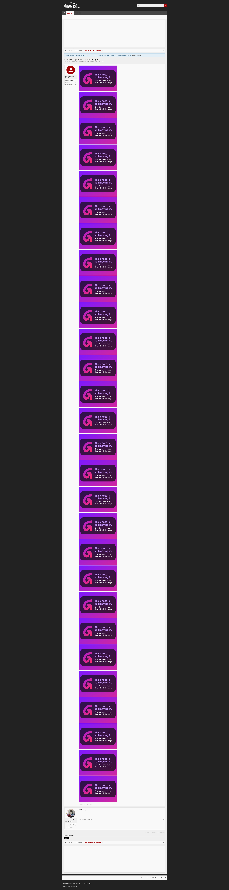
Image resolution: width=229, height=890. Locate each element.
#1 (164, 804)
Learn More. (136, 55)
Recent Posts (77, 17)
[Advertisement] (114, 33)
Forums (69, 13)
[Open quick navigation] (163, 50)
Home (64, 13)
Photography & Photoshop (77, 61)
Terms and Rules (159, 878)
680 (75, 826)
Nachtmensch (93, 61)
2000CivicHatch (69, 820)
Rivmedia (74, 886)
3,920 (75, 82)
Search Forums (68, 17)
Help (153, 878)
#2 (164, 819)
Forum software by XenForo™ (77, 883)
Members (78, 13)
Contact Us (148, 878)
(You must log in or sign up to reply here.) (154, 832)
